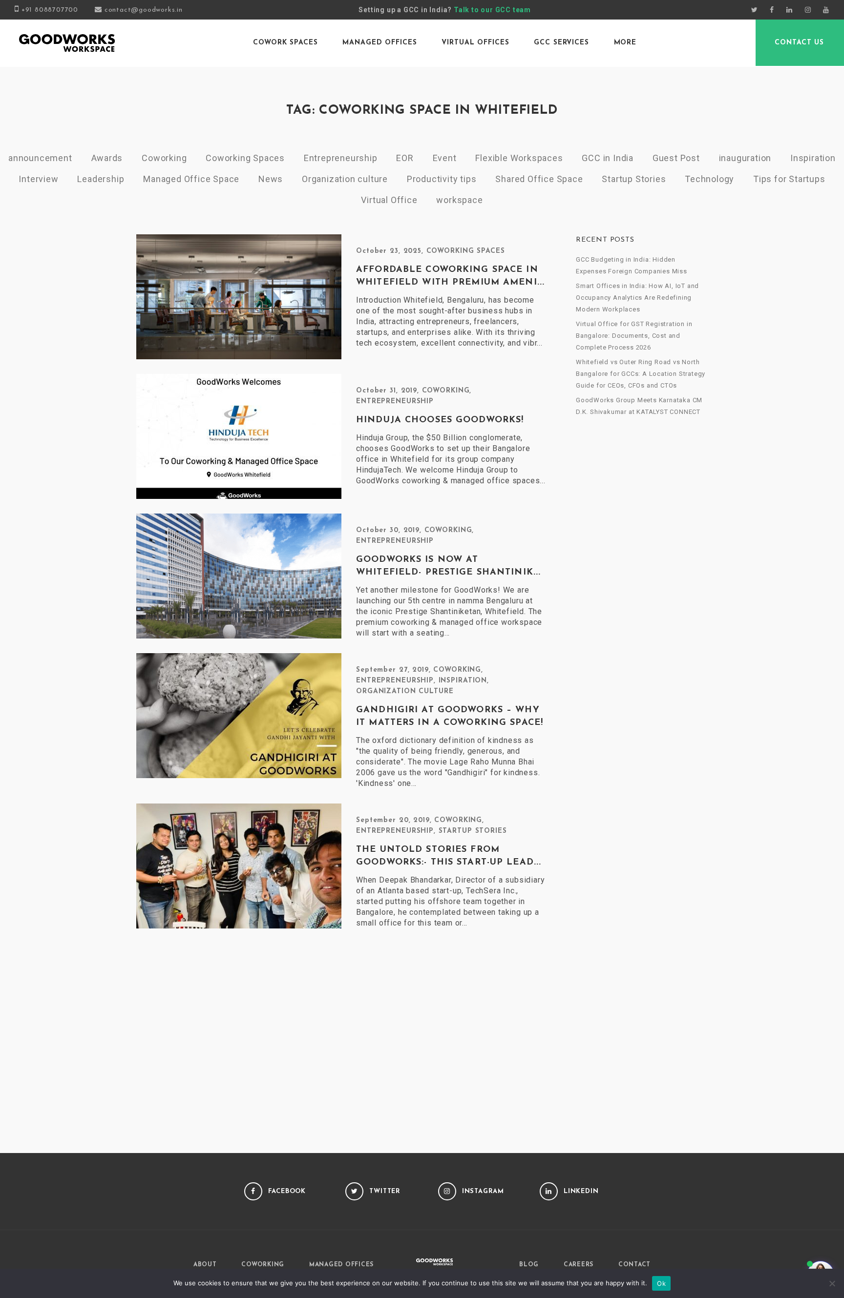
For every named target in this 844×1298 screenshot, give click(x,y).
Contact (634, 1265)
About (205, 1265)
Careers (578, 1265)
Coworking (164, 158)
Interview (38, 179)
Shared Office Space (539, 179)
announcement (40, 158)
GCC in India (607, 158)
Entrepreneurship (341, 158)
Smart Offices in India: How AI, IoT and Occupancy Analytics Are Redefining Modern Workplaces (637, 297)
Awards (107, 158)
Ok (661, 1283)
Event (445, 158)
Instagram (483, 1191)
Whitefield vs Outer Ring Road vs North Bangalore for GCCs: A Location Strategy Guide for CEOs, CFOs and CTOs (640, 373)
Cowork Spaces (285, 42)
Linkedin (581, 1191)
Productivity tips (442, 179)
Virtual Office (389, 200)
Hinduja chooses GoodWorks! (440, 420)
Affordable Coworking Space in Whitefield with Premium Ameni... (450, 276)
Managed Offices (379, 42)
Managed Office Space (191, 179)
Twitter (385, 1191)
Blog (529, 1265)
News (270, 179)
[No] (832, 1283)
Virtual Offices (475, 42)
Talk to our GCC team (492, 10)
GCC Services (561, 42)
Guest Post (676, 158)
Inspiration (813, 158)
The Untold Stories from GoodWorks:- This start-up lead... (448, 856)
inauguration (745, 158)
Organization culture (345, 179)
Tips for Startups (789, 179)
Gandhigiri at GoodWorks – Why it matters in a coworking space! (449, 716)
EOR (404, 158)
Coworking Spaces (245, 158)
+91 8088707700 (49, 10)
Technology (709, 179)
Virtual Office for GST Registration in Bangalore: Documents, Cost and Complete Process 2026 (634, 335)
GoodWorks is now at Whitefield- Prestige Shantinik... (448, 566)
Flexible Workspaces (519, 158)
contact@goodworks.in (144, 10)
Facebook (287, 1191)
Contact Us (799, 42)
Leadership (100, 179)
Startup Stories (634, 179)
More (625, 42)
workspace (459, 200)
